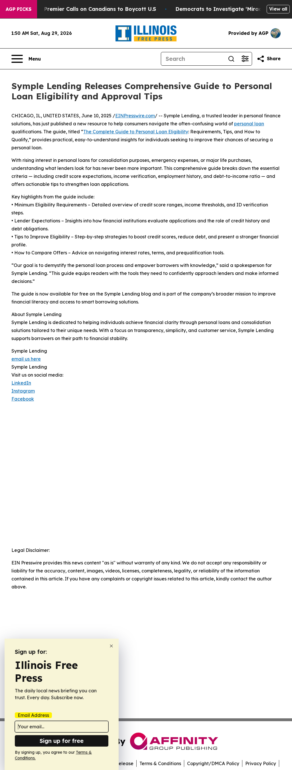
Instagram (23, 391)
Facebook (22, 399)
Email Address (33, 715)
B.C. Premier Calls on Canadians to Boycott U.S (94, 9)
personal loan (249, 123)
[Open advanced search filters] (245, 58)
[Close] (111, 646)
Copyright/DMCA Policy (213, 763)
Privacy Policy (260, 763)
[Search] (231, 58)
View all (278, 9)
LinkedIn (21, 383)
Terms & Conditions (160, 763)
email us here (26, 359)
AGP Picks (18, 9)
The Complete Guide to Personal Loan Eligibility (135, 131)
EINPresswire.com (135, 115)
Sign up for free (62, 740)
